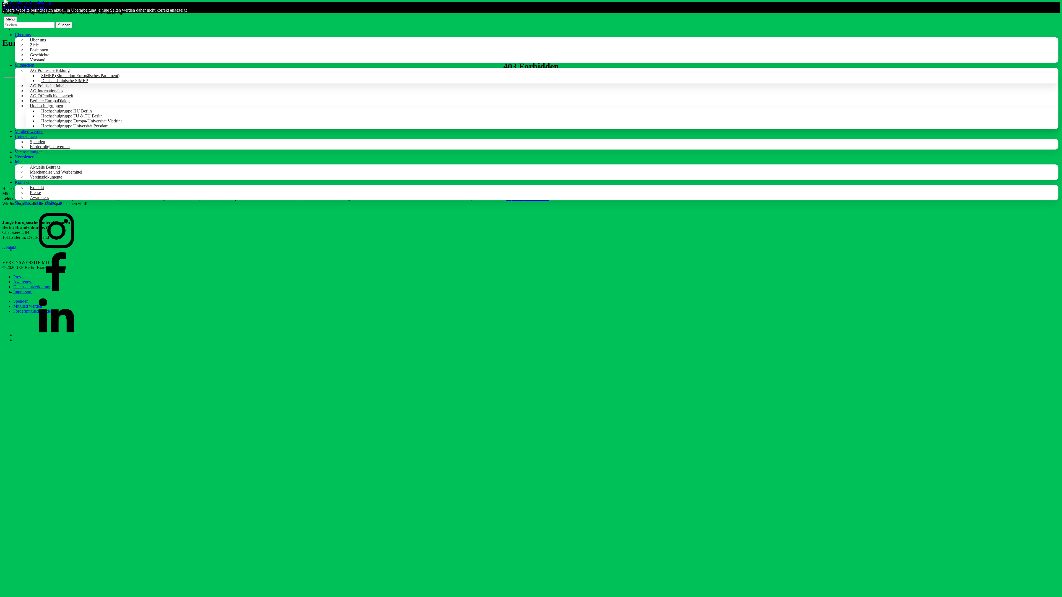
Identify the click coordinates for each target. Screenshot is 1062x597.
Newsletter (24, 157)
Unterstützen (26, 136)
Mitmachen (24, 65)
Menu (10, 19)
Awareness (39, 197)
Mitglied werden (29, 131)
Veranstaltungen (29, 152)
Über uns (23, 34)
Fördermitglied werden (50, 146)
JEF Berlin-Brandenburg (25, 7)
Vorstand (37, 59)
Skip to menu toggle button (38, 202)
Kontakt (22, 182)
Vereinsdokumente (46, 177)
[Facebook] (56, 292)
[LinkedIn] (56, 334)
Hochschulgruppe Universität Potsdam (74, 126)
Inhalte (21, 161)
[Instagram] (56, 249)
